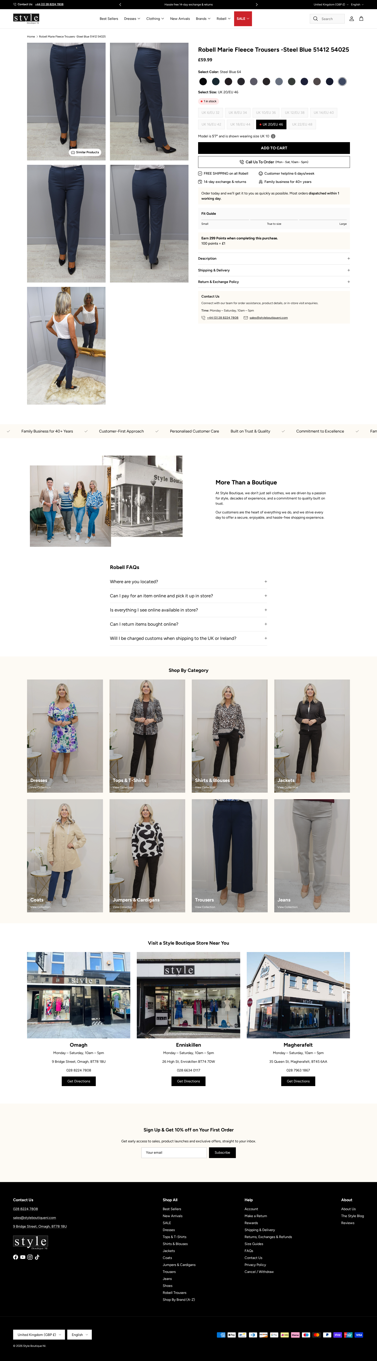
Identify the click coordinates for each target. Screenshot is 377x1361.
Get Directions (78, 1081)
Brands (201, 19)
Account (251, 1209)
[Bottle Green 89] (216, 81)
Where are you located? (134, 581)
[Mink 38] (317, 81)
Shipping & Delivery (214, 270)
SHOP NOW (212, 4)
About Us (348, 1209)
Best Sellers (109, 19)
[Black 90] (203, 81)
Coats (167, 1258)
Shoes (167, 1286)
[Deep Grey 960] (254, 81)
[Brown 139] (228, 81)
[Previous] (120, 4)
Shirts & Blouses (175, 1244)
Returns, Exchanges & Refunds (268, 1237)
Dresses (130, 19)
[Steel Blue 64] (342, 81)
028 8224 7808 (25, 1209)
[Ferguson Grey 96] (279, 81)
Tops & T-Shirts (174, 1237)
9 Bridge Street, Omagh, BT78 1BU (40, 1226)
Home (31, 36)
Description (207, 258)
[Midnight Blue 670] (304, 81)
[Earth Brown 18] (266, 81)
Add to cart (274, 148)
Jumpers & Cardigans (179, 1265)
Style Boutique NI (34, 1345)
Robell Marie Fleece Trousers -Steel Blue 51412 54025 (72, 36)
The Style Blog (352, 1216)
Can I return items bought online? (144, 624)
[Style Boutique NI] (26, 19)
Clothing (153, 19)
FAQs (249, 1251)
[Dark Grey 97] (241, 81)
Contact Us (253, 1258)
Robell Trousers (174, 1293)
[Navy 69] (330, 81)
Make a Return (256, 1216)
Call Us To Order (277, 162)
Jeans (167, 1279)
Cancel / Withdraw (259, 1272)
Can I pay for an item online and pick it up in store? (161, 595)
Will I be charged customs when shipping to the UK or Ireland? (173, 638)
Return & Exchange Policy (218, 282)
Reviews (347, 1223)
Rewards (251, 1223)
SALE (241, 19)
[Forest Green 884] (292, 81)
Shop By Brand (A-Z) (179, 1300)
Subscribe (222, 1152)
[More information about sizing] (273, 136)
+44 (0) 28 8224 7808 (49, 4)
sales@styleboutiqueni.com (269, 318)
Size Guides (254, 1244)
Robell (221, 19)
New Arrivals (180, 19)
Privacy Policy (255, 1265)
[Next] (256, 4)
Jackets (169, 1251)
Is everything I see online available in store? (154, 610)
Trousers (169, 1272)
